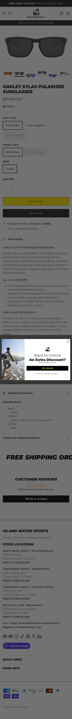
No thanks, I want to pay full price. (47, 373)
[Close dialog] (68, 341)
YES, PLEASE (47, 368)
